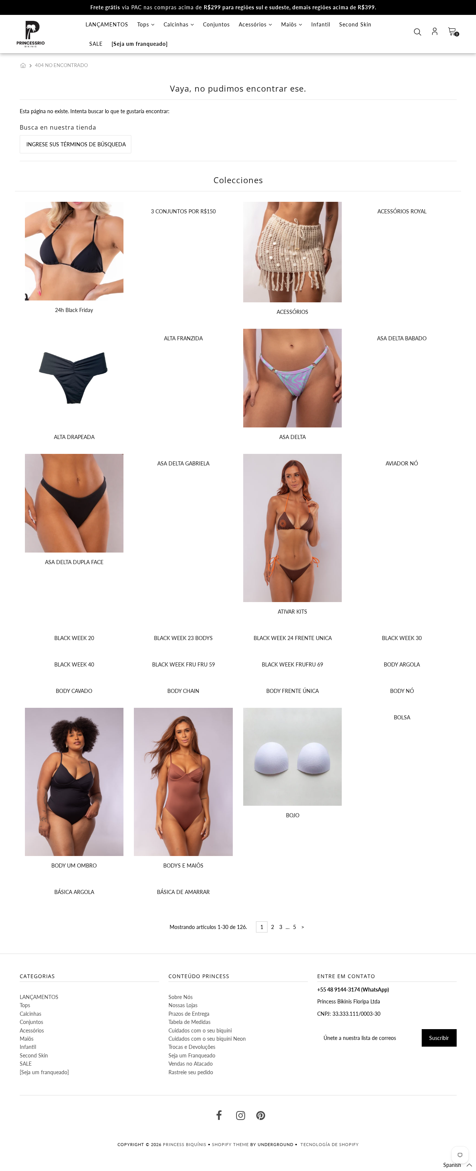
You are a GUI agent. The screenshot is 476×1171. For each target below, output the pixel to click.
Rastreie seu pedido (190, 1072)
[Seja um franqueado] (140, 44)
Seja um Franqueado (191, 1055)
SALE (96, 44)
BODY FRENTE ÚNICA (292, 691)
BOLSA (402, 717)
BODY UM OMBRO (74, 865)
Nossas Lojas (182, 1005)
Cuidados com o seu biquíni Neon (207, 1038)
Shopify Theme (230, 1144)
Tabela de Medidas (189, 1022)
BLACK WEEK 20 (74, 638)
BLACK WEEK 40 (74, 664)
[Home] (24, 65)
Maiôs (290, 24)
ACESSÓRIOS (292, 312)
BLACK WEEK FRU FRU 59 (183, 664)
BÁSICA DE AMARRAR (183, 892)
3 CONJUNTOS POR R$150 (183, 211)
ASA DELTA (292, 437)
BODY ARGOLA (402, 664)
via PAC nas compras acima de (233, 7)
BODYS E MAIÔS (183, 865)
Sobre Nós (180, 997)
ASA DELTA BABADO (402, 338)
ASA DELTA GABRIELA (183, 463)
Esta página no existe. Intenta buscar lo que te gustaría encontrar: (95, 111)
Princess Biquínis (184, 1144)
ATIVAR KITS (292, 611)
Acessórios (253, 24)
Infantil (320, 24)
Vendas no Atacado (190, 1063)
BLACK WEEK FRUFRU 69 (292, 664)
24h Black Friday (74, 310)
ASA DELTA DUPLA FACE (74, 562)
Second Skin (355, 24)
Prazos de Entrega (188, 1014)
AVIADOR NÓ (402, 463)
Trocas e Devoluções (191, 1047)
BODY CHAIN (183, 691)
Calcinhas (177, 24)
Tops (144, 24)
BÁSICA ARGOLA (74, 892)
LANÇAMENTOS (107, 24)
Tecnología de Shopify (329, 1144)
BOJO (292, 815)
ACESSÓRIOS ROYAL (402, 211)
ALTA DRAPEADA (74, 437)
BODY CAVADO (74, 691)
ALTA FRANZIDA (183, 338)
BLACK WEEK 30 (402, 638)
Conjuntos (216, 24)
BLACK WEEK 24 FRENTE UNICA (293, 638)
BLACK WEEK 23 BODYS (183, 638)
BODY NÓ (402, 691)
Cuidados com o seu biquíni (200, 1030)
